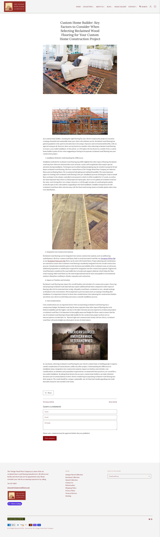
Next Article (113, 402)
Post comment (50, 438)
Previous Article (48, 402)
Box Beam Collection (72, 477)
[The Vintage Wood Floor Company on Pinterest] (149, 519)
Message (47, 420)
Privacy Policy (70, 491)
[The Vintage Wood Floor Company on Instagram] (151, 519)
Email (46, 415)
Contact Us (69, 483)
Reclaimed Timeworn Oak (56, 261)
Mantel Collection (71, 480)
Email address (113, 474)
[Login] (150, 7)
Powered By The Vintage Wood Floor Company (39, 528)
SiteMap (68, 496)
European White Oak (108, 258)
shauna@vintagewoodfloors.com (18, 488)
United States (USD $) (15, 519)
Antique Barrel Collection (74, 475)
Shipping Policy (70, 488)
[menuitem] (78, 6)
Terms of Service (71, 493)
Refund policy (70, 485)
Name (46, 409)
